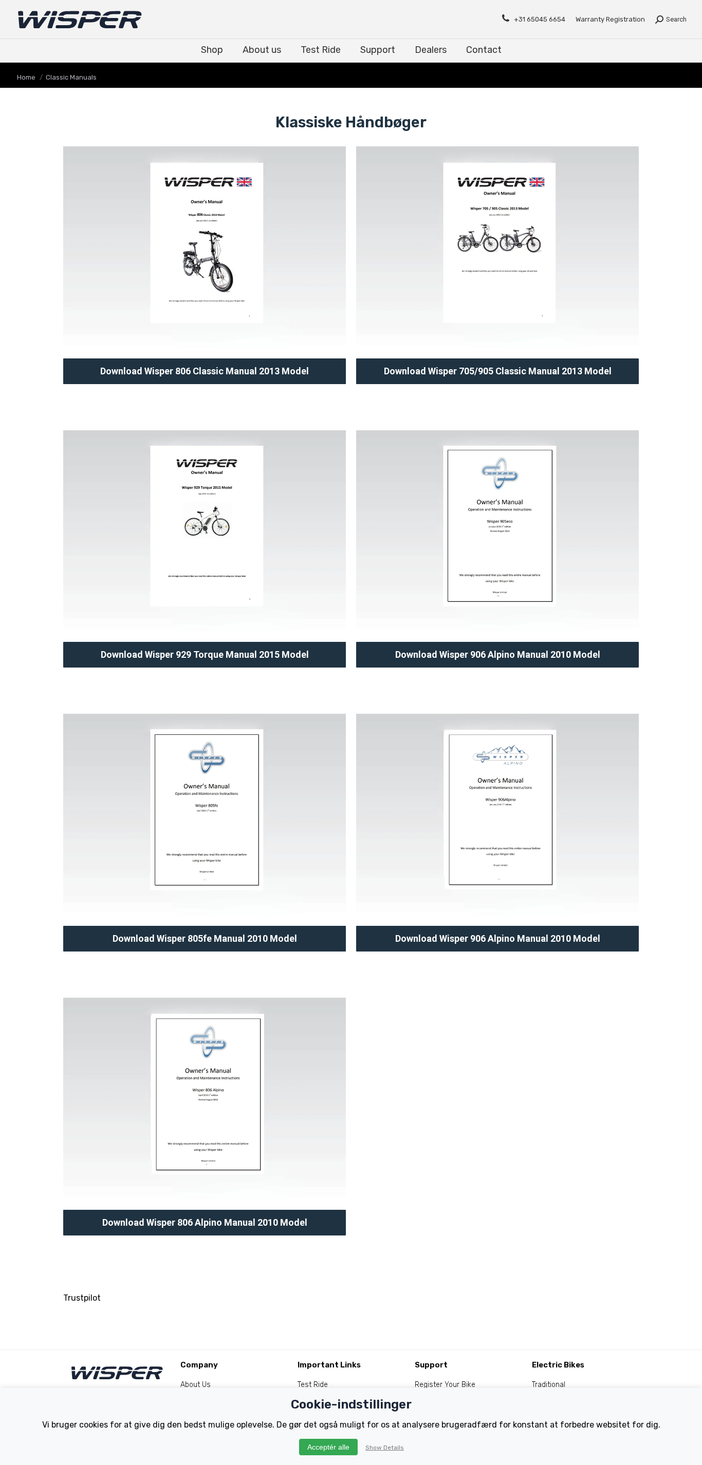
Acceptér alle (328, 1447)
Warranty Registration (610, 19)
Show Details (384, 1447)
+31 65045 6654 (539, 19)
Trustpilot (82, 1298)
